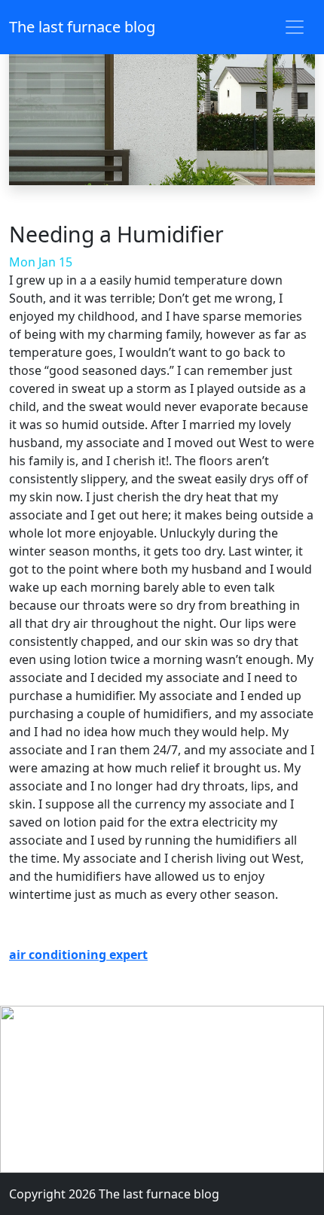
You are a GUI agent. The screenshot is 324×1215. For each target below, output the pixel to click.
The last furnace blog (82, 27)
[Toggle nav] (294, 27)
